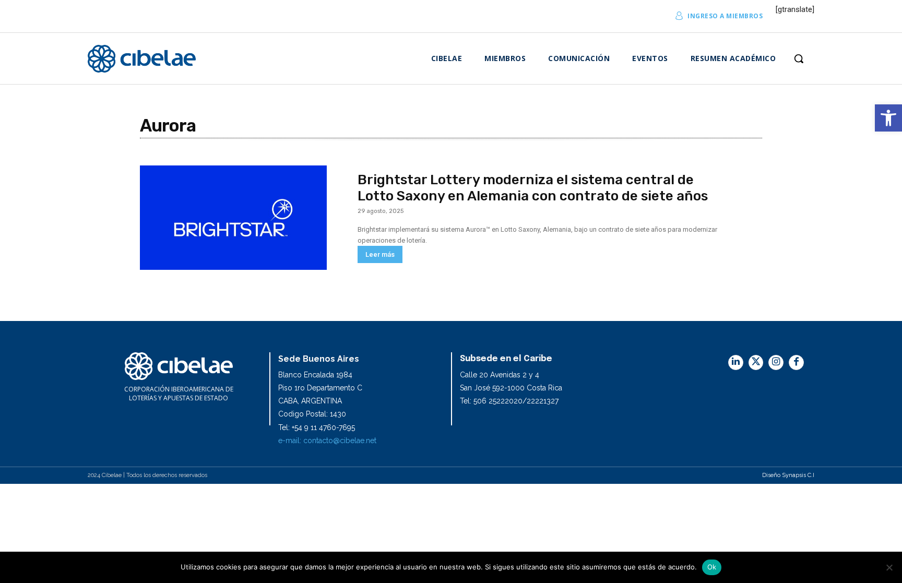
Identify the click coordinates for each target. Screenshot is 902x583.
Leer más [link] (380, 254)
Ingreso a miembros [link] (725, 15)
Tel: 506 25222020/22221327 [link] (509, 401)
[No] (889, 567)
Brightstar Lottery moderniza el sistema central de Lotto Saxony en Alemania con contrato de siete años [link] (533, 188)
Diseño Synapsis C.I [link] (788, 475)
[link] (888, 118)
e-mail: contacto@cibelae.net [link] (327, 440)
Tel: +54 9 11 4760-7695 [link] (316, 427)
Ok (712, 567)
